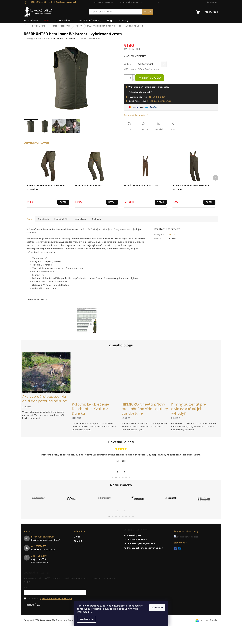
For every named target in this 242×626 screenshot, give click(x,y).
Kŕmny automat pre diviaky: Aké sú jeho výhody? (188, 409)
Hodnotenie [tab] (80, 219)
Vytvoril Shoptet (209, 620)
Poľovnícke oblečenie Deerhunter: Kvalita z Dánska (90, 409)
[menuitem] (31, 20)
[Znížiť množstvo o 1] (134, 79)
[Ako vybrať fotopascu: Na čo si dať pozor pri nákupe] (46, 372)
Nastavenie (87, 619)
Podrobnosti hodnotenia (64, 38)
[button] (112, 477)
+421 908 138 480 (156, 97)
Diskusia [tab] (96, 219)
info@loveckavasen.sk (159, 101)
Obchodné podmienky (130, 2)
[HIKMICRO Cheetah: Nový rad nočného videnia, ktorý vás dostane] (146, 376)
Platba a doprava (103, 2)
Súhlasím (157, 607)
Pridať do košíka (151, 77)
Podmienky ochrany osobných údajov (143, 548)
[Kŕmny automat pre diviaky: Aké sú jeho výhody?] (195, 376)
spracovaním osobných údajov (56, 598)
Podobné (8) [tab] (61, 219)
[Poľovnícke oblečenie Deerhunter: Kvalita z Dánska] (96, 376)
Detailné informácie (134, 115)
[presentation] (117, 472)
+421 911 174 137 (38, 546)
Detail (63, 202)
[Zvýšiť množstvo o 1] (134, 76)
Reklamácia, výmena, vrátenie (139, 543)
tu (91, 612)
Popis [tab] (29, 219)
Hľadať (147, 11)
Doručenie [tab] (43, 219)
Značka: (90, 38)
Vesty (172, 234)
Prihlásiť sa (33, 604)
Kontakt (78, 540)
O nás (77, 536)
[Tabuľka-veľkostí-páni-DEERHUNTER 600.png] (86, 318)
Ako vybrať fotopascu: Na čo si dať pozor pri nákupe (44, 398)
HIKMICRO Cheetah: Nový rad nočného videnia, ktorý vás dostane (145, 409)
